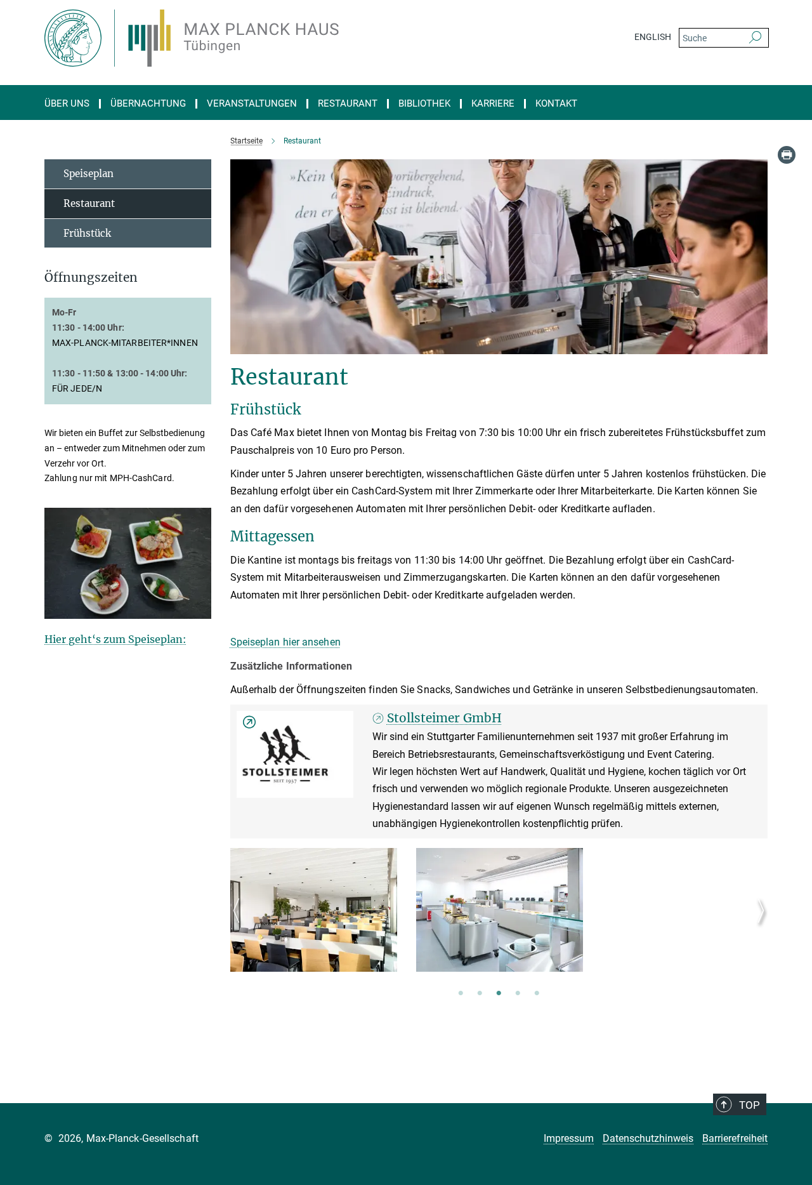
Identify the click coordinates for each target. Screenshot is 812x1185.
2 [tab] (479, 994)
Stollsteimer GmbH (444, 717)
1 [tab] (460, 994)
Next (758, 925)
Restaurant (347, 104)
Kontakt (556, 104)
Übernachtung (148, 104)
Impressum (569, 1138)
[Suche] (755, 38)
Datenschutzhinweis (648, 1138)
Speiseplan (88, 174)
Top (749, 1105)
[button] (200, 609)
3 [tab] (498, 994)
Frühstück (87, 233)
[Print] (786, 154)
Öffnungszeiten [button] (91, 277)
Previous (240, 925)
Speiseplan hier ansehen (285, 642)
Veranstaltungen (252, 104)
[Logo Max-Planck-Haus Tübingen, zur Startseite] (282, 38)
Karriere (492, 104)
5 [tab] (536, 994)
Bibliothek (424, 104)
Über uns (66, 104)
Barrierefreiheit (735, 1138)
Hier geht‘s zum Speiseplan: (115, 639)
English (652, 37)
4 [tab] (517, 994)
